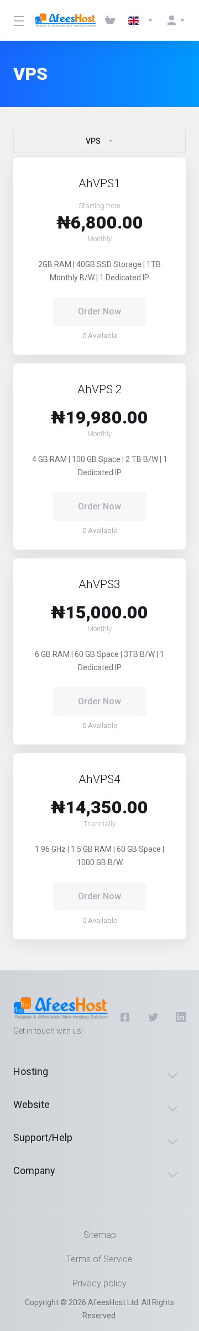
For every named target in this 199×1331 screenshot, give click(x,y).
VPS (93, 141)
